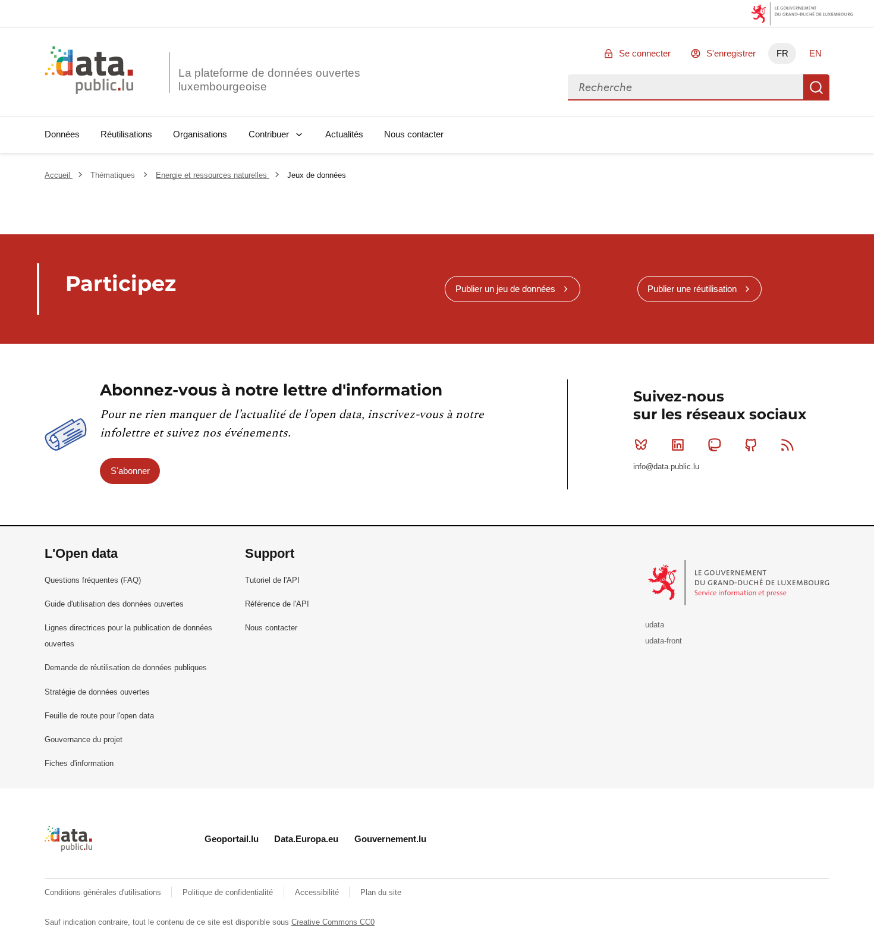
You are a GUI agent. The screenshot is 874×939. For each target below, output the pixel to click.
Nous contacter (414, 134)
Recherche (816, 87)
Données (62, 134)
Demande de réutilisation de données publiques (126, 667)
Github (751, 445)
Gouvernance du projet (83, 739)
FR (782, 53)
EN (815, 53)
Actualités (344, 134)
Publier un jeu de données (505, 289)
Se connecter (645, 53)
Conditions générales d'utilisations (104, 892)
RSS (788, 445)
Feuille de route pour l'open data (99, 715)
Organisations (200, 134)
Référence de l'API (277, 603)
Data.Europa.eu (306, 839)
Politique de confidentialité (229, 892)
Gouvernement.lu (390, 839)
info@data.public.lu (666, 466)
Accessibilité (318, 892)
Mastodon (714, 445)
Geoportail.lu (232, 839)
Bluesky (641, 445)
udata (654, 624)
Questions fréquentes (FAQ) (93, 580)
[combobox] (685, 87)
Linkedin (678, 445)
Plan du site (380, 892)
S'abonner (130, 471)
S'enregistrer (731, 53)
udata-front (663, 640)
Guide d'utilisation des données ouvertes (114, 603)
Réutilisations (126, 134)
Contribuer (269, 134)
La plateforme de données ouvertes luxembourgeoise (269, 80)
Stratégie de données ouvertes (97, 691)
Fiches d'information (79, 763)
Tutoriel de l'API (272, 580)
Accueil (59, 175)
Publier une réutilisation (692, 289)
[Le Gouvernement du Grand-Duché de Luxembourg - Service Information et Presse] (740, 582)
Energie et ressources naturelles (212, 175)
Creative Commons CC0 (333, 922)
